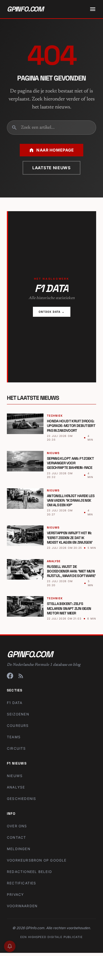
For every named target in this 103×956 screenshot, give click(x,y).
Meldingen (18, 849)
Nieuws (15, 776)
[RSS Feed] (21, 676)
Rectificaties (21, 883)
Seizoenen (18, 714)
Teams (14, 737)
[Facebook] (10, 676)
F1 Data (14, 703)
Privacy (15, 894)
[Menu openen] (92, 9)
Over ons (17, 826)
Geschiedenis (21, 798)
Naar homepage (55, 150)
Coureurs (18, 725)
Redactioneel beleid (29, 872)
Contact (16, 837)
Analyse (16, 787)
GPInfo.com (25, 9)
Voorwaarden (22, 906)
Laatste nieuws (51, 167)
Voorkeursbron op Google (37, 860)
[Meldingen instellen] (9, 946)
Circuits (16, 748)
